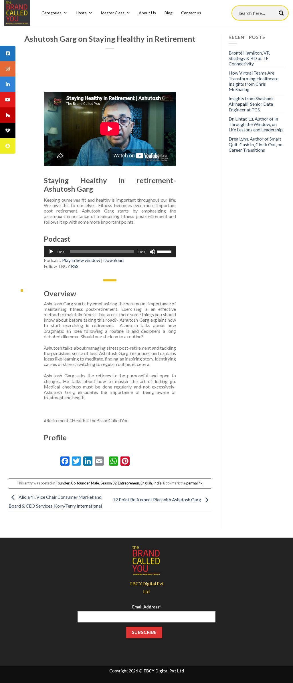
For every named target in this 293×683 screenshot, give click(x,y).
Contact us (191, 12)
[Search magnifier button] (281, 13)
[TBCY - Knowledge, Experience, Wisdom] (17, 13)
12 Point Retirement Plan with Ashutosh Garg (157, 499)
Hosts (81, 12)
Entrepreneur (128, 483)
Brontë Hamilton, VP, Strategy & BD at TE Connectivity (249, 58)
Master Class (112, 12)
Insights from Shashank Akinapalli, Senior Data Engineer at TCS (251, 104)
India (157, 483)
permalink (194, 483)
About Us (147, 12)
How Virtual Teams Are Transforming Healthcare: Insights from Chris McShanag (254, 81)
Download (113, 260)
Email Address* (146, 606)
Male (95, 483)
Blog (169, 12)
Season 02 (108, 483)
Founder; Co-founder (73, 483)
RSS (74, 266)
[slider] (165, 251)
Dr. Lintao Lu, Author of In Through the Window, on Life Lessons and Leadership (256, 124)
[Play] (51, 252)
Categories (51, 12)
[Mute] (152, 252)
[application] (110, 251)
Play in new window (81, 260)
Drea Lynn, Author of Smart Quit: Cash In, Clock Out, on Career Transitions (255, 144)
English (146, 483)
